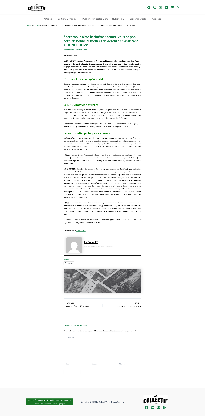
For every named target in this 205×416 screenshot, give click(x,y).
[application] (53, 19)
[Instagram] (154, 7)
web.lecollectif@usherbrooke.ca (94, 246)
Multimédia (118, 19)
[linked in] (166, 7)
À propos (156, 19)
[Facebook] (148, 7)
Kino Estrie (81, 231)
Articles (48, 19)
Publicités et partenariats (95, 19)
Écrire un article (138, 19)
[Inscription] (164, 407)
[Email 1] (160, 7)
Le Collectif (91, 242)
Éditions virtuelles (67, 19)
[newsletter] (172, 7)
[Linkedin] (152, 407)
